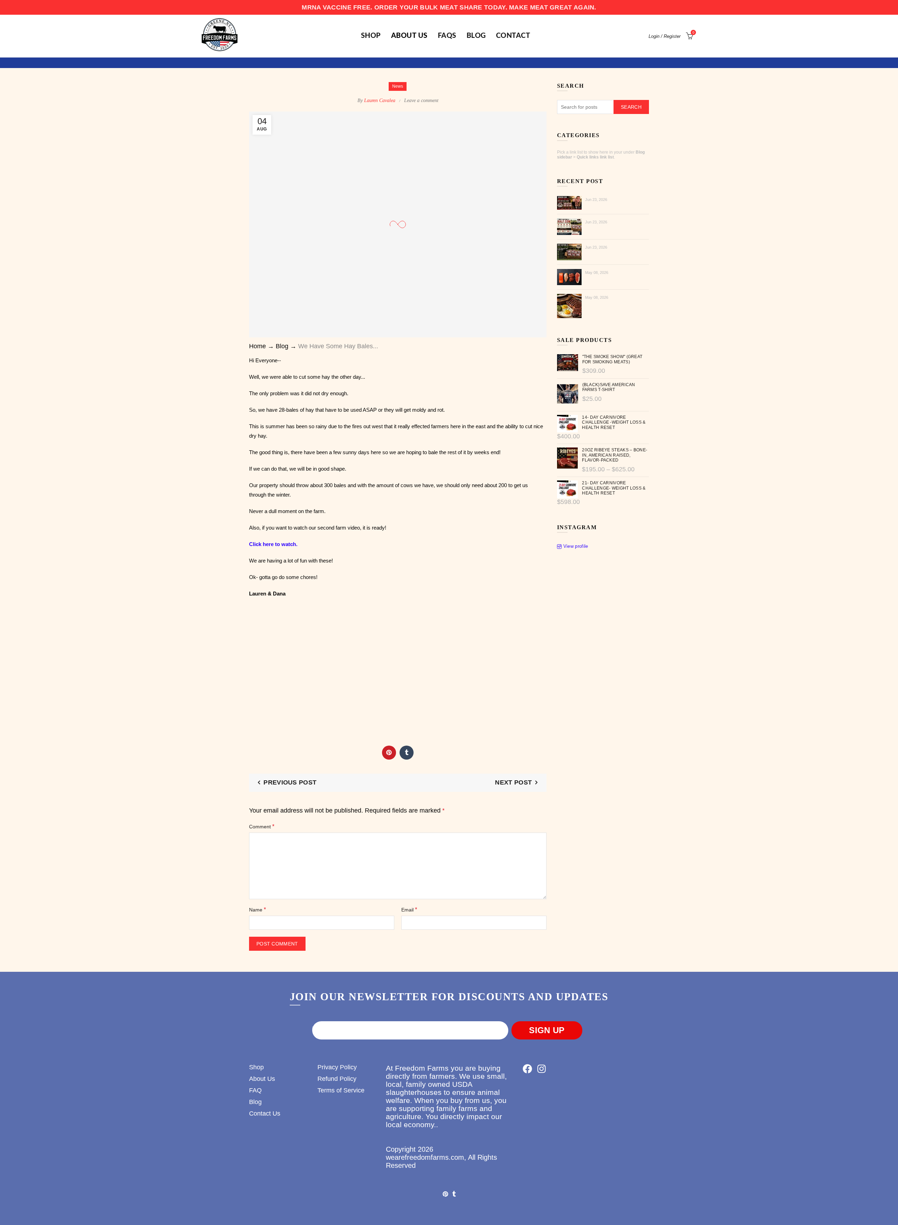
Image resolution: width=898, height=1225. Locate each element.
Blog (476, 35)
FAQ (255, 1090)
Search (631, 107)
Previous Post (289, 782)
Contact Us (264, 1113)
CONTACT (513, 35)
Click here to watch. (273, 544)
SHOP (371, 35)
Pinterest (389, 753)
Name (257, 910)
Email (409, 910)
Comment (261, 826)
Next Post (513, 782)
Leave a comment (421, 100)
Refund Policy (336, 1078)
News (397, 86)
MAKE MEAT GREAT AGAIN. (552, 7)
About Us (409, 35)
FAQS (447, 35)
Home (257, 346)
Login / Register (665, 36)
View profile (575, 546)
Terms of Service (340, 1090)
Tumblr (407, 753)
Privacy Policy (337, 1067)
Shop (256, 1067)
